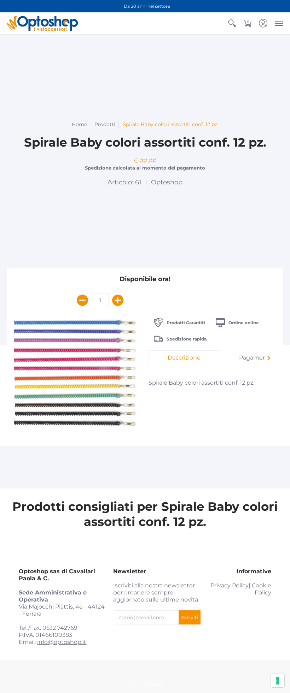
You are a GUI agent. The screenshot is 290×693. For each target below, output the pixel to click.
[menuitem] (232, 23)
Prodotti (104, 124)
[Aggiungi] (117, 300)
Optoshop (166, 182)
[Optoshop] (42, 23)
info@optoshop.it (61, 642)
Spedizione (98, 168)
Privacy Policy (229, 585)
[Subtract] (82, 300)
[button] (232, 23)
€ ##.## (145, 160)
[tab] (184, 357)
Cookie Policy (261, 589)
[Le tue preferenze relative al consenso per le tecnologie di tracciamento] (277, 680)
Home (79, 124)
